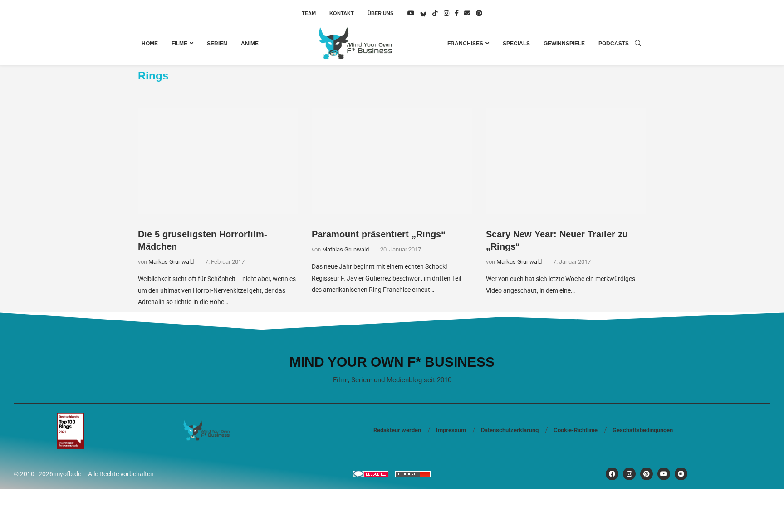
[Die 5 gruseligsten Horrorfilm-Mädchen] (218, 161)
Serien (217, 43)
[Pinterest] (646, 474)
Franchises (465, 43)
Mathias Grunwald (345, 249)
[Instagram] (446, 13)
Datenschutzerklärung (510, 430)
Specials (516, 43)
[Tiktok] (435, 13)
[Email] (467, 13)
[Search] (637, 43)
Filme (179, 43)
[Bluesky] (423, 13)
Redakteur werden (397, 430)
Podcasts (613, 43)
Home (150, 43)
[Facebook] (456, 13)
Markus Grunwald (171, 261)
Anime (250, 43)
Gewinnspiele (564, 43)
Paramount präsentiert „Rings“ (379, 234)
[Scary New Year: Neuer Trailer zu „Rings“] (566, 161)
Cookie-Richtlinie (576, 430)
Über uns (380, 13)
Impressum (451, 430)
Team (309, 13)
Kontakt (341, 13)
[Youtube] (411, 13)
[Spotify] (479, 13)
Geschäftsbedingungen (642, 430)
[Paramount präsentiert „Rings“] (392, 161)
